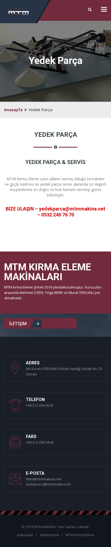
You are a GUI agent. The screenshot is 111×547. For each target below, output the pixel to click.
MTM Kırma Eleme (79, 534)
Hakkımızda (49, 534)
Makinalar (25, 534)
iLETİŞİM (18, 324)
